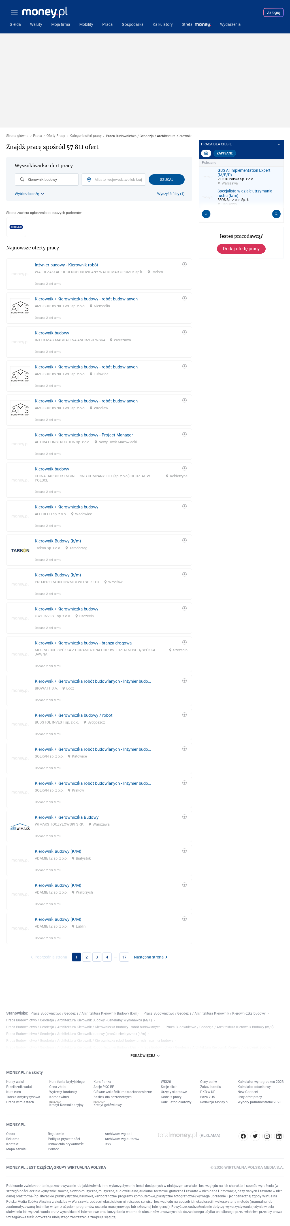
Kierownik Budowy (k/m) (58, 541)
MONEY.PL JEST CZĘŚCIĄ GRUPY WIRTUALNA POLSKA (56, 1167)
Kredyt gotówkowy (107, 1105)
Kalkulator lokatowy (176, 1102)
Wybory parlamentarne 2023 (260, 1102)
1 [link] (76, 957)
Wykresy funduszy (63, 1092)
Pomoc (53, 1149)
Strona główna (17, 136)
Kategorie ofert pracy (86, 136)
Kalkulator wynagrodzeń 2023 (261, 1082)
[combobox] (47, 179)
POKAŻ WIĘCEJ (143, 1056)
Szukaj (166, 179)
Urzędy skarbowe (174, 1092)
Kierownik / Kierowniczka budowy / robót (73, 715)
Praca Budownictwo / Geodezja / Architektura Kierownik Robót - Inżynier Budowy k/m (71, 1047)
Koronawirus (59, 1097)
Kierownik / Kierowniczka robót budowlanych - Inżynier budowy (93, 681)
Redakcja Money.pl (214, 1102)
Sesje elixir (169, 1087)
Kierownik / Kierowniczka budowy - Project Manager (84, 435)
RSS (108, 1144)
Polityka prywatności (64, 1139)
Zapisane (225, 153)
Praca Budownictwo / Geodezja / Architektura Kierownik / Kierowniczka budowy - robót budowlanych (83, 1027)
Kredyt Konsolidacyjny (66, 1105)
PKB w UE (207, 1092)
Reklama (13, 1139)
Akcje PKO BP (103, 1087)
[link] (99, 274)
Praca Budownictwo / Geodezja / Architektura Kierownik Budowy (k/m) (84, 1013)
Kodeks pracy (171, 1097)
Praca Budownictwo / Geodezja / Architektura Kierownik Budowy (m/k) (220, 1027)
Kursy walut (15, 1082)
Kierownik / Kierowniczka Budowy (67, 817)
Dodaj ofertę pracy (241, 248)
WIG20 (166, 1082)
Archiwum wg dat (118, 1134)
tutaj (112, 1217)
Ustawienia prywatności (66, 1144)
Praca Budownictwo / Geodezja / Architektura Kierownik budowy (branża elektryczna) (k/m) (76, 1034)
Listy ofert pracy (250, 1097)
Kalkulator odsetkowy (254, 1087)
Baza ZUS (207, 1097)
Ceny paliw (208, 1082)
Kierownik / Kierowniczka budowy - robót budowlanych (86, 299)
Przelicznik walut (19, 1087)
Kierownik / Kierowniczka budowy (66, 507)
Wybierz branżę (27, 194)
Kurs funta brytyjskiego (67, 1082)
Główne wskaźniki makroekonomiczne (122, 1092)
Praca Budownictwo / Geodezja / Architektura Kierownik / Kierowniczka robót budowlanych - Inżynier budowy (89, 1041)
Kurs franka (102, 1082)
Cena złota (57, 1087)
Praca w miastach (20, 1102)
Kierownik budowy (52, 333)
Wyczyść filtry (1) (171, 194)
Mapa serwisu (16, 1149)
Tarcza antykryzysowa (23, 1097)
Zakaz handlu (210, 1087)
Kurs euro (13, 1092)
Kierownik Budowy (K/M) (58, 851)
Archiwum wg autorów (122, 1139)
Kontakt (12, 1144)
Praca (37, 136)
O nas (10, 1134)
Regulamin (56, 1134)
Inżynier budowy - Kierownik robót (66, 265)
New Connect (248, 1092)
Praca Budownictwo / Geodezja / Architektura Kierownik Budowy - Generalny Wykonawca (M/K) (79, 1020)
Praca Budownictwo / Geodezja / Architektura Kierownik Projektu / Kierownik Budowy (206, 1047)
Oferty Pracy (55, 136)
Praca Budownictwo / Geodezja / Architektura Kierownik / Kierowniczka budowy (205, 1013)
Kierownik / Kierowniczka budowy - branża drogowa (83, 643)
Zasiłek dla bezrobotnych (112, 1097)
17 (124, 957)
